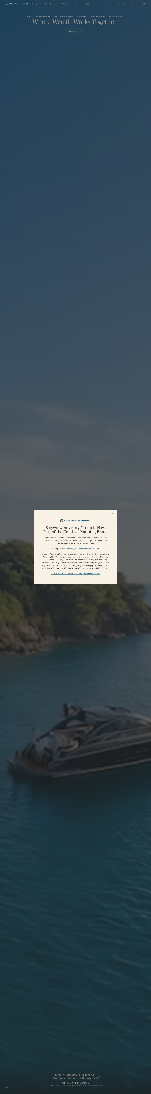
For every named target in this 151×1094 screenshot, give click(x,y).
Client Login (70, 548)
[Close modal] (112, 513)
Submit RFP (94, 548)
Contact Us (83, 548)
